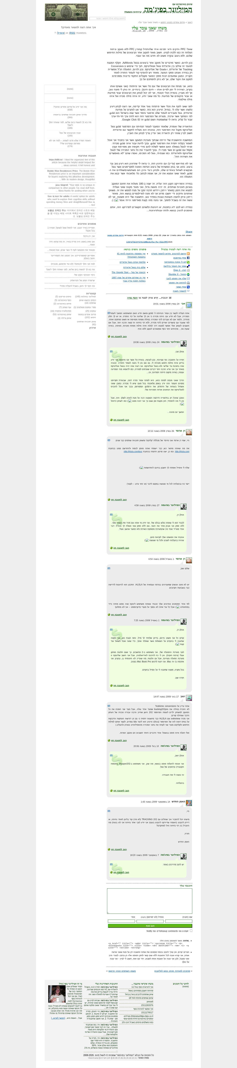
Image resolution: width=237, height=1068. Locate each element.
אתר (133, 917)
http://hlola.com (182, 451)
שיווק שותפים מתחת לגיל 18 (141, 998)
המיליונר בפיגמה (170, 342)
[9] (113, 1058)
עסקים (93, 311)
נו (127, 242)
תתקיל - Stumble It (177, 274)
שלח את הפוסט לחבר (176, 278)
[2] (133, 1058)
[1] (136, 1058)
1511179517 (147, 1012)
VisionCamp (93, 1058)
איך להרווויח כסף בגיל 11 (142, 987)
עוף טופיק (67, 307)
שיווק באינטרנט (64, 314)
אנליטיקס (132, 242)
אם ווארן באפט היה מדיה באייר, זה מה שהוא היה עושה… (72, 243)
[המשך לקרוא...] (58, 1018)
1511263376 (147, 1005)
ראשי (190, 22)
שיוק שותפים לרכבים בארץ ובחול (139, 994)
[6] (122, 1058)
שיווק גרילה (66, 318)
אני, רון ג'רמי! (89, 236)
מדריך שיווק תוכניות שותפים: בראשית (70, 114)
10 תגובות (139, 31)
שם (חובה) (187, 917)
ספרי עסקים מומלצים (86, 307)
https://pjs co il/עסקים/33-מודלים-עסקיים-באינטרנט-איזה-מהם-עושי (138, 1017)
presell (150, 1001)
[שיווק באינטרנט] (66, 12)
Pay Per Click (157, 242)
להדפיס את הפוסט (177, 282)
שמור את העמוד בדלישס (175, 266)
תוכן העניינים (105, 1058)
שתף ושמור (181, 287)
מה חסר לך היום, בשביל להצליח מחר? (77, 286)
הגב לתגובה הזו (119, 336)
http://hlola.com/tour (133, 451)
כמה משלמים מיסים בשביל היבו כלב (137, 1022)
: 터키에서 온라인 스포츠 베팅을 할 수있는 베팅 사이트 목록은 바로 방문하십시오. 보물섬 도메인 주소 (71, 213)
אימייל (61, 32)
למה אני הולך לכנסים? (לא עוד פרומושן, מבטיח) (73, 264)
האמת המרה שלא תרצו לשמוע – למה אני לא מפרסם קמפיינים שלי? (70, 142)
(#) (109, 313)
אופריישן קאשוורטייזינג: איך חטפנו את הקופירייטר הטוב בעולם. (73, 257)
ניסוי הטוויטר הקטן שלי (84, 275)
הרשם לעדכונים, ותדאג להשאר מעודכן (168, 253)
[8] (116, 1058)
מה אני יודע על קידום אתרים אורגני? (69, 107)
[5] (125, 1058)
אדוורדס (139, 242)
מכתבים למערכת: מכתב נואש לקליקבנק (172, 971)
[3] (130, 1058)
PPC (166, 242)
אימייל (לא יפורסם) (152, 917)
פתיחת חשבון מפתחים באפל (140, 990)
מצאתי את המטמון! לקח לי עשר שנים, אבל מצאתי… (71, 250)
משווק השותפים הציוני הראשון (122, 971)
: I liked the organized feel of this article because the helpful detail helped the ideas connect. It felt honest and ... (72, 162)
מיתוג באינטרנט (64, 303)
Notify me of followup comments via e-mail (167, 931)
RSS (72, 32)
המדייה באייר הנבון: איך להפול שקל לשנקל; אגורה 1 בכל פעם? (71, 229)
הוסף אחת (132, 297)
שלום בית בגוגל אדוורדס (134, 267)
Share (189, 231)
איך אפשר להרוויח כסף (143, 1009)
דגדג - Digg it (179, 270)
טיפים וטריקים (65, 296)
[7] (119, 1058)
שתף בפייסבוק (179, 258)
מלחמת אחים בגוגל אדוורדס (132, 262)
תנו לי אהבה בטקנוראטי (175, 262)
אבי (183, 303)
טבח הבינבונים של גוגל (70, 133)
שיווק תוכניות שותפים (86, 321)
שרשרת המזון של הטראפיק (82, 280)
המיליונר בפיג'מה (168, 8)
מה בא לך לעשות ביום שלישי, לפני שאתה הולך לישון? (70, 123)
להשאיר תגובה (179, 291)
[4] (127, 1058)
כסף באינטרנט (64, 300)
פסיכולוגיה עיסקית (63, 311)
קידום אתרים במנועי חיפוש (173, 22)
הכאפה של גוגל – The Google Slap (128, 272)
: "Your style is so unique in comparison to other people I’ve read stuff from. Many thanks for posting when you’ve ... (72, 188)
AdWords (147, 242)
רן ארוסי (180, 430)
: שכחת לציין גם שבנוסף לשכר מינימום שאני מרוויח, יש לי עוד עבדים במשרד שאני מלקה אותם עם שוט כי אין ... (101, 1004)
